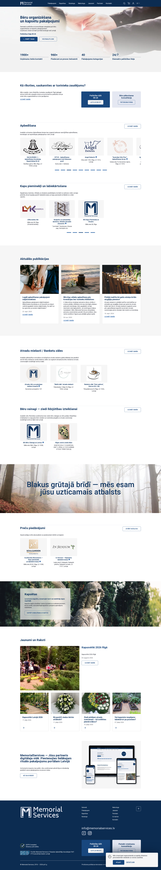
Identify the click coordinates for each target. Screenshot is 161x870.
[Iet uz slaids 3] (68, 170)
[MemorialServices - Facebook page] (84, 833)
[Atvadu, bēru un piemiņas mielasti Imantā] (33, 373)
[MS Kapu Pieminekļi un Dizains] (61, 209)
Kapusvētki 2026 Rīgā (94, 647)
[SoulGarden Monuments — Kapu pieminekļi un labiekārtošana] (34, 547)
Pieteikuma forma (126, 102)
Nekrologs (81, 3)
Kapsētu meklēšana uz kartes (37, 613)
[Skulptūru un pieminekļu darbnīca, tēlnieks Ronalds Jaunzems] (32, 209)
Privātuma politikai (88, 864)
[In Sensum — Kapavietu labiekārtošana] (64, 547)
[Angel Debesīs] (62, 146)
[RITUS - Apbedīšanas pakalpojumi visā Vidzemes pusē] (33, 146)
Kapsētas (62, 3)
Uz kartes (115, 817)
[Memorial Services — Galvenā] (26, 3)
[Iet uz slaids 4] (74, 170)
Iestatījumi (130, 862)
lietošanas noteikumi (102, 864)
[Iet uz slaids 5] (80, 170)
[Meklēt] (124, 3)
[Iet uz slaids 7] (92, 170)
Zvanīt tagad (29, 39)
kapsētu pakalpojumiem (39, 29)
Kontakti (109, 3)
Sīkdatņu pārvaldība (32, 847)
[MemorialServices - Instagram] (90, 833)
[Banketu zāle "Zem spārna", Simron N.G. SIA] (94, 373)
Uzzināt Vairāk (25, 99)
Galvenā (84, 807)
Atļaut (118, 862)
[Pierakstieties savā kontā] (133, 3)
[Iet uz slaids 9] (104, 170)
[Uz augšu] (138, 808)
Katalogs (72, 3)
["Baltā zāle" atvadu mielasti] (63, 373)
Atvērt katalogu (132, 529)
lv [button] (138, 3)
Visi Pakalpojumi (48, 39)
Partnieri (100, 3)
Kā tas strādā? (28, 775)
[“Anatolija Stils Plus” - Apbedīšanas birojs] (91, 146)
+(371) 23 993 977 (95, 102)
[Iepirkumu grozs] (129, 3)
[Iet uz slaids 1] (56, 170)
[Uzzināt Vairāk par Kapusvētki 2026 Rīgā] (49, 668)
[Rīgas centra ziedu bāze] (63, 432)
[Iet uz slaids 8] (98, 170)
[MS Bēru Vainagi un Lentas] (33, 432)
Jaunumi (91, 3)
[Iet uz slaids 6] (86, 170)
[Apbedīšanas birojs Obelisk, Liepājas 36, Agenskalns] (120, 146)
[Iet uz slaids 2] (62, 170)
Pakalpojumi (52, 3)
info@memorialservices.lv (98, 828)
